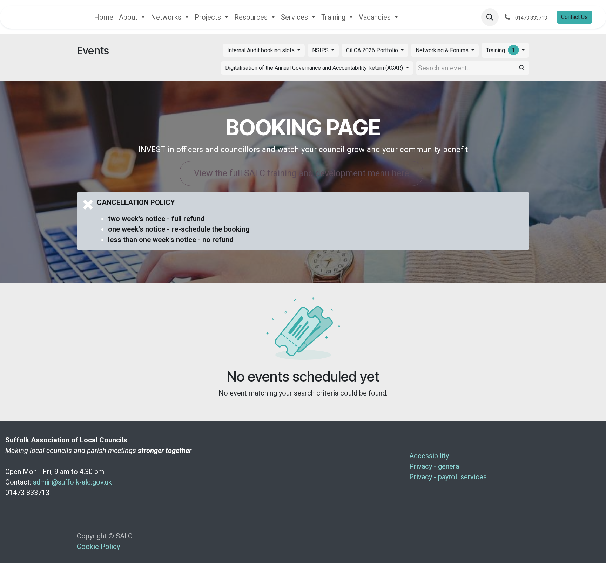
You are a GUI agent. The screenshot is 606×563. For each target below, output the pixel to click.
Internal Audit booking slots (261, 50)
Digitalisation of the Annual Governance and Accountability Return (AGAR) (314, 67)
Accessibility (430, 456)
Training (500, 50)
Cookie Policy (98, 546)
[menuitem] (103, 17)
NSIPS (321, 50)
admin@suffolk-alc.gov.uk (72, 482)
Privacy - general (436, 466)
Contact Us (574, 17)
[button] (490, 17)
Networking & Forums (443, 50)
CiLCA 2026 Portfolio (372, 50)
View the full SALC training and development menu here (301, 173)
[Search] (521, 68)
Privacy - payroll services (449, 477)
